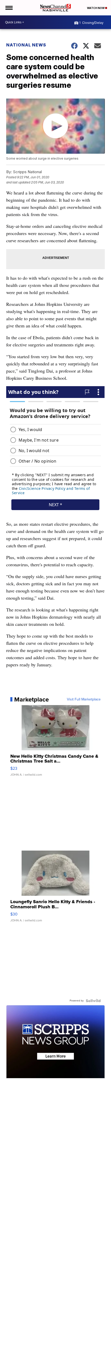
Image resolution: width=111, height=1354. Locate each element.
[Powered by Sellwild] (93, 1000)
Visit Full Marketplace (84, 699)
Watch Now (96, 7)
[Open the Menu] (8, 7)
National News (26, 44)
